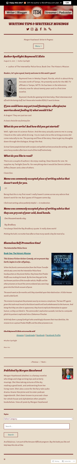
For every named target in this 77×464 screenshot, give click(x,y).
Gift (67, 3)
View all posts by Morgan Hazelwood (32, 402)
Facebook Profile (53, 335)
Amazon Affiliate (35, 442)
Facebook (40, 335)
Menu (37, 46)
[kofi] (49, 29)
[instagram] (32, 29)
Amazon (20, 335)
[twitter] (27, 29)
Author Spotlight (24, 61)
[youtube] (36, 29)
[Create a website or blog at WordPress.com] (4, 459)
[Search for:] (37, 426)
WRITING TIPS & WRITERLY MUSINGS (38, 23)
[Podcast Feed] (45, 29)
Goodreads (30, 335)
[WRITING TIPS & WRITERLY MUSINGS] (38, 12)
